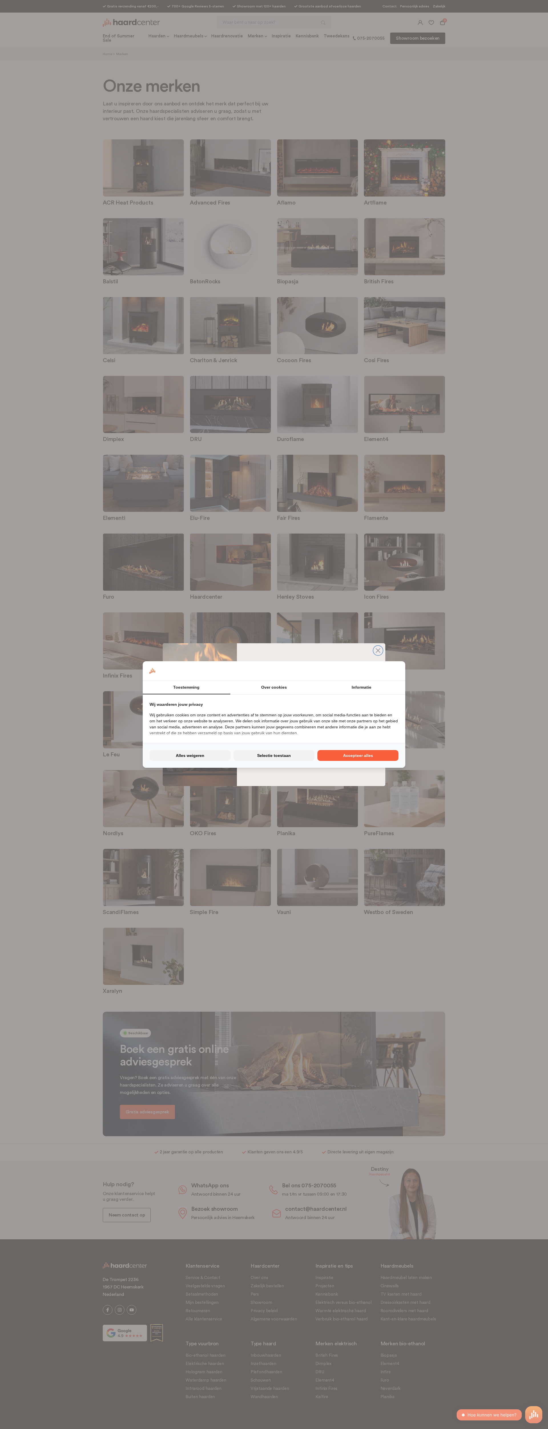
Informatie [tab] (361, 687)
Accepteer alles (358, 755)
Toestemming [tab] (186, 687)
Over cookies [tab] (274, 687)
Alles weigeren (190, 755)
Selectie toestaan (274, 755)
